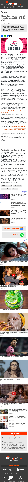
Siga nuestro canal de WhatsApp (11, 235)
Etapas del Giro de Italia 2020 (18, 126)
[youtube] (19, 7)
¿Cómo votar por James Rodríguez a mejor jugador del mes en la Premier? (15, 129)
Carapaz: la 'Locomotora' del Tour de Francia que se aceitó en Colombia (14, 438)
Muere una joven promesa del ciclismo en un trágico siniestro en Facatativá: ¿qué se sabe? (14, 445)
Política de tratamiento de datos (14, 463)
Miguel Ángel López (7, 185)
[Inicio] (13, 3)
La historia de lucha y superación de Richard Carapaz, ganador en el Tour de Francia (14, 441)
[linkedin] (16, 7)
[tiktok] (7, 7)
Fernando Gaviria (6, 189)
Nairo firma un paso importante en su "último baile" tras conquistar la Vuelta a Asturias (14, 448)
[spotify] (4, 7)
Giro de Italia (17, 185)
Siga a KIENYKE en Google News (11, 228)
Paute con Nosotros (14, 465)
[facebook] (22, 7)
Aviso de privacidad (14, 460)
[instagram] (10, 7)
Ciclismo (4, 12)
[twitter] (13, 7)
